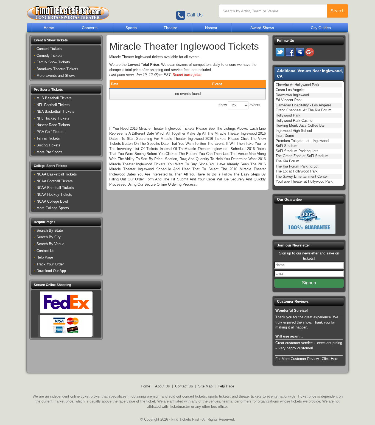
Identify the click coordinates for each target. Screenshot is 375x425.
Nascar (211, 27)
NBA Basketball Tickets (55, 111)
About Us (162, 386)
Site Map (205, 386)
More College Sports (53, 208)
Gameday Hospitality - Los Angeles (304, 105)
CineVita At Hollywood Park (297, 85)
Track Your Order (50, 264)
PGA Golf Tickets (51, 132)
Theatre (170, 27)
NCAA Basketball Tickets (57, 174)
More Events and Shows (56, 75)
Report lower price (187, 75)
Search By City (49, 237)
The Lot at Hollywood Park (297, 171)
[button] (66, 40)
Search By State (50, 230)
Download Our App (51, 271)
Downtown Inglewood (292, 95)
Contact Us (45, 251)
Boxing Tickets (48, 145)
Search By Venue (50, 244)
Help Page (45, 257)
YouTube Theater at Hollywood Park (304, 181)
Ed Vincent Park (289, 100)
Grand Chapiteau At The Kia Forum (303, 110)
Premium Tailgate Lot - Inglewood (302, 141)
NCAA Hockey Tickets (54, 194)
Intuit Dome (285, 136)
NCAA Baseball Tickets (55, 188)
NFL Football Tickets (53, 105)
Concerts (89, 27)
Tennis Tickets (48, 138)
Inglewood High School (294, 131)
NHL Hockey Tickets (53, 118)
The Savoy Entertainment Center (302, 176)
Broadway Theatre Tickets (57, 69)
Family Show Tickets (53, 62)
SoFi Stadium (286, 146)
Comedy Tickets (50, 55)
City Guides (321, 27)
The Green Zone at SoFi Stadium (302, 156)
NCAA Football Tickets (55, 181)
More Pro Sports (50, 152)
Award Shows (262, 27)
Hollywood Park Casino (294, 120)
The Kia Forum (287, 161)
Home (49, 27)
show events (239, 105)
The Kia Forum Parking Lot (297, 166)
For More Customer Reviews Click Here (306, 359)
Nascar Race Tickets (53, 125)
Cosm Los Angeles (291, 90)
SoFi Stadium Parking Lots (297, 151)
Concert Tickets (49, 49)
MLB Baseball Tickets (54, 98)
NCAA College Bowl (52, 201)
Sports (131, 27)
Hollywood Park (288, 115)
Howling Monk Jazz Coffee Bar (300, 125)
